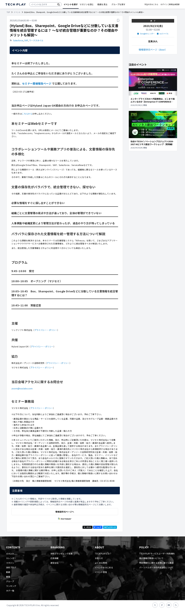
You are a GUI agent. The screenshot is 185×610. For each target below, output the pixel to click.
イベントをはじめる (104, 567)
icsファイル (164, 33)
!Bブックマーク (110, 527)
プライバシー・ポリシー (45, 330)
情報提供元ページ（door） (153, 49)
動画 (8, 572)
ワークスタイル (36, 40)
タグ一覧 (10, 590)
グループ (10, 581)
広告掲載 (54, 558)
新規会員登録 (174, 4)
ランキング (11, 586)
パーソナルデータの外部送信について (156, 567)
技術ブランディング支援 (61, 553)
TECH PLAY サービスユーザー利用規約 (157, 553)
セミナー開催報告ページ (36, 83)
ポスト (88, 527)
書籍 (8, 576)
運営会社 (54, 562)
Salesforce (18, 40)
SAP (26, 40)
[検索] (58, 4)
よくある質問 (101, 562)
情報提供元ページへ (64, 511)
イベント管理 (101, 572)
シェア (98, 527)
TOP (8, 12)
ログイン (164, 4)
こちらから (27, 113)
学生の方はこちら (151, 4)
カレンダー (11, 558)
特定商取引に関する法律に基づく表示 (156, 562)
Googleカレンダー (147, 33)
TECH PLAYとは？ (103, 553)
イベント (17, 12)
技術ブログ (11, 567)
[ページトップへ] (15, 4)
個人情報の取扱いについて (151, 558)
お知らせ (99, 558)
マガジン (10, 562)
